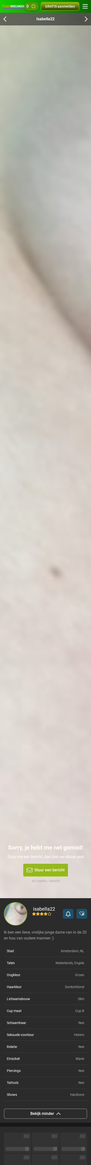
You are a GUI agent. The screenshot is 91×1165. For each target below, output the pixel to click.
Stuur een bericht (49, 870)
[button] (68, 914)
